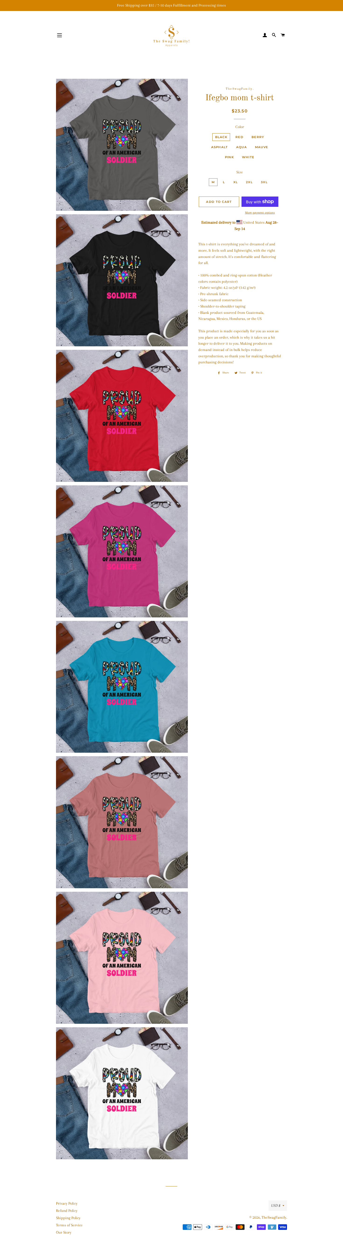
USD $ (275, 1205)
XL (235, 182)
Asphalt (219, 147)
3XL (264, 182)
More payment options (260, 212)
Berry (258, 137)
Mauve (261, 147)
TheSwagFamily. (274, 1217)
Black (221, 137)
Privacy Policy (66, 1203)
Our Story (63, 1232)
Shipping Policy (68, 1218)
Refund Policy (66, 1210)
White (248, 157)
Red (239, 137)
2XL (249, 182)
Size (239, 172)
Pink (229, 157)
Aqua (241, 147)
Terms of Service (69, 1225)
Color (239, 127)
